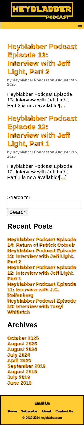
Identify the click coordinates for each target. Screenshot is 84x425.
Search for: (19, 197)
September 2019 (26, 365)
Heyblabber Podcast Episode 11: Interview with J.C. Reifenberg (41, 289)
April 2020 (19, 360)
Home (12, 411)
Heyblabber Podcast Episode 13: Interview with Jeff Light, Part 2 (42, 59)
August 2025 (22, 343)
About (46, 411)
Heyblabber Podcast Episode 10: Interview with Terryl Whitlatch (41, 306)
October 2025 (23, 338)
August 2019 (22, 371)
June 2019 (19, 382)
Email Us (42, 403)
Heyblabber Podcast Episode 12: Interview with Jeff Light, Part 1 (42, 131)
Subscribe (29, 411)
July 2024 (18, 354)
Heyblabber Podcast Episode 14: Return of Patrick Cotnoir (41, 241)
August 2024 (22, 349)
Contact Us (64, 411)
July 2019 (18, 377)
